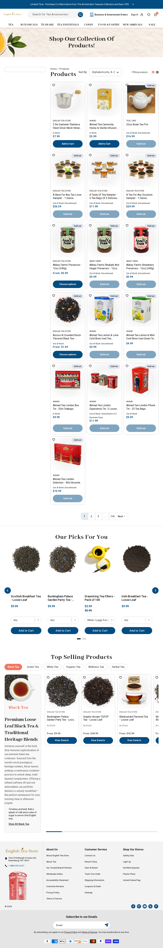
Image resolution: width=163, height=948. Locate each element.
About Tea (51, 861)
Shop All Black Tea (19, 824)
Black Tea (13, 666)
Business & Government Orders (111, 14)
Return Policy (91, 861)
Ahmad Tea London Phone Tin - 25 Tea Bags (140, 407)
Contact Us (90, 855)
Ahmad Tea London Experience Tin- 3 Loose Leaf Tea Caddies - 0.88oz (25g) (104, 407)
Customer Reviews (55, 886)
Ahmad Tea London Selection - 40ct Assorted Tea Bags (67, 481)
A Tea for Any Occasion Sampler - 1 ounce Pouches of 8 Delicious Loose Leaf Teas (139, 196)
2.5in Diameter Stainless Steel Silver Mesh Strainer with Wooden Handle (67, 126)
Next (120, 516)
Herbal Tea (118, 666)
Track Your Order (92, 874)
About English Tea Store (57, 855)
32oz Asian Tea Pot (137, 124)
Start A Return (91, 867)
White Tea (52, 666)
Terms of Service (54, 898)
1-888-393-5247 (16, 865)
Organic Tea (73, 666)
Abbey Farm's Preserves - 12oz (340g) (67, 266)
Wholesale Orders (54, 874)
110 (112, 516)
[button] (155, 14)
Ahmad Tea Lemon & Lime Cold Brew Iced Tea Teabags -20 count (103, 337)
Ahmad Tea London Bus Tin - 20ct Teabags (66, 407)
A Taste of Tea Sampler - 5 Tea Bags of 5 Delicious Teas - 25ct (103, 196)
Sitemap (88, 892)
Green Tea (33, 666)
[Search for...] (80, 14)
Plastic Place (129, 874)
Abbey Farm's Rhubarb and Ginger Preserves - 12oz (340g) (104, 266)
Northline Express (131, 867)
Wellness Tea (96, 666)
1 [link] (84, 516)
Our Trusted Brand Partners (59, 867)
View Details (62, 740)
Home (53, 69)
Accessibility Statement (57, 880)
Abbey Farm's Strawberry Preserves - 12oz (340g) (140, 266)
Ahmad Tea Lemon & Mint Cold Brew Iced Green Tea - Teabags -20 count (140, 337)
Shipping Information (94, 880)
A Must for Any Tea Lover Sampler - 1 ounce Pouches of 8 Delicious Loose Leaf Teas (67, 196)
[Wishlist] (148, 14)
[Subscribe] (106, 925)
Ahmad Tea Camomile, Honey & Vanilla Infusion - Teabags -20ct (103, 126)
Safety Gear (128, 855)
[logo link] (22, 850)
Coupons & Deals (93, 886)
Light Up (127, 861)
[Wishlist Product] (53, 85)
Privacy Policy (52, 892)
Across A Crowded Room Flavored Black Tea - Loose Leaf (67, 337)
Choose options (67, 284)
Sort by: (83, 72)
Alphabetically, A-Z (104, 72)
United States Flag (131, 880)
